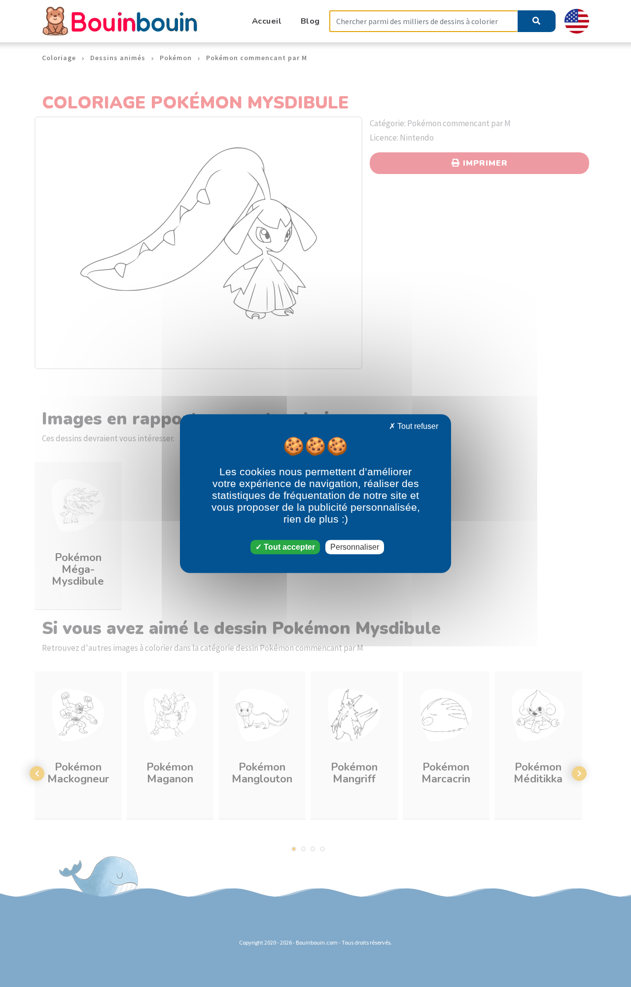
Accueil (267, 21)
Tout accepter (288, 547)
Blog (310, 21)
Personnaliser (354, 547)
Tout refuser (416, 426)
